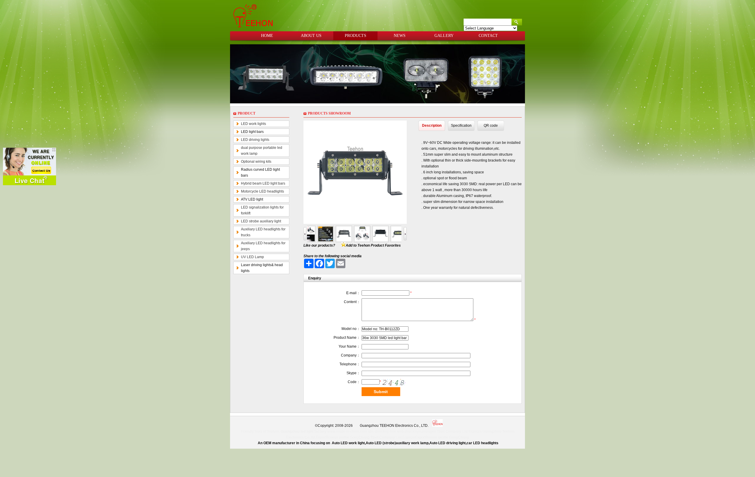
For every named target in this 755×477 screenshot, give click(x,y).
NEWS (400, 35)
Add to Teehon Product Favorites (373, 245)
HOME (267, 35)
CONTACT (488, 35)
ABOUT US (311, 35)
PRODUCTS (355, 35)
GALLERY (444, 35)
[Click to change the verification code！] (394, 382)
